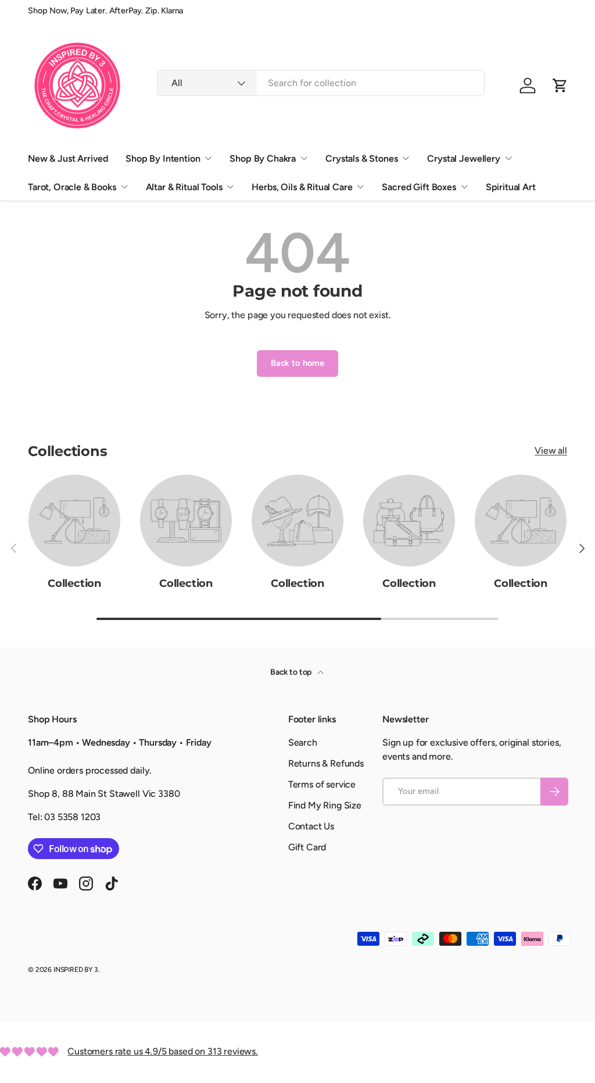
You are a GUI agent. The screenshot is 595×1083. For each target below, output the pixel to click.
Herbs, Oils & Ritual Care (302, 187)
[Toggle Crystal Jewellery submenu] (508, 158)
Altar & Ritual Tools (184, 187)
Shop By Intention (163, 158)
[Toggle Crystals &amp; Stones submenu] (406, 158)
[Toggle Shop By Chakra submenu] (304, 158)
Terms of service (322, 784)
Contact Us (311, 826)
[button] (560, 85)
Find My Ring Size (324, 805)
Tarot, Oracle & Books (72, 187)
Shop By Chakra (263, 158)
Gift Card (307, 847)
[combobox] (320, 82)
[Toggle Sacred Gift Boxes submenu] (464, 187)
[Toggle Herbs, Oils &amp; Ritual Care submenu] (360, 187)
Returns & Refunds (326, 763)
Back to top (291, 672)
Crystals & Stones (361, 158)
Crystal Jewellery (463, 158)
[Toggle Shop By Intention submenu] (208, 158)
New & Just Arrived (68, 158)
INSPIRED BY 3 (75, 970)
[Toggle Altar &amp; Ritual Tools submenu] (230, 187)
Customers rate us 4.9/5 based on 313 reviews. (162, 1051)
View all (551, 450)
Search (302, 742)
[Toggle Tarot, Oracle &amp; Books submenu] (124, 187)
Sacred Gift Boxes (419, 187)
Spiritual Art (511, 187)
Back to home (297, 363)
